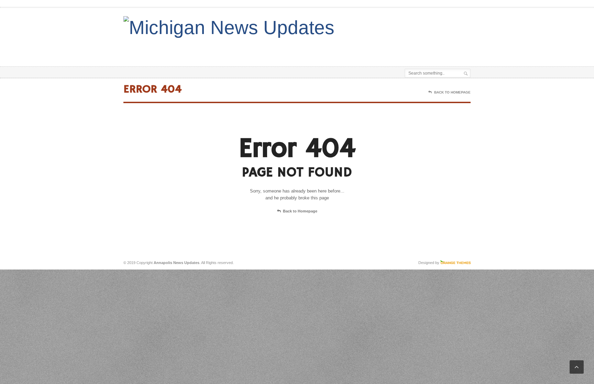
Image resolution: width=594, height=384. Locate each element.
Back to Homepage (300, 211)
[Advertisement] (390, 49)
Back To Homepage (452, 92)
